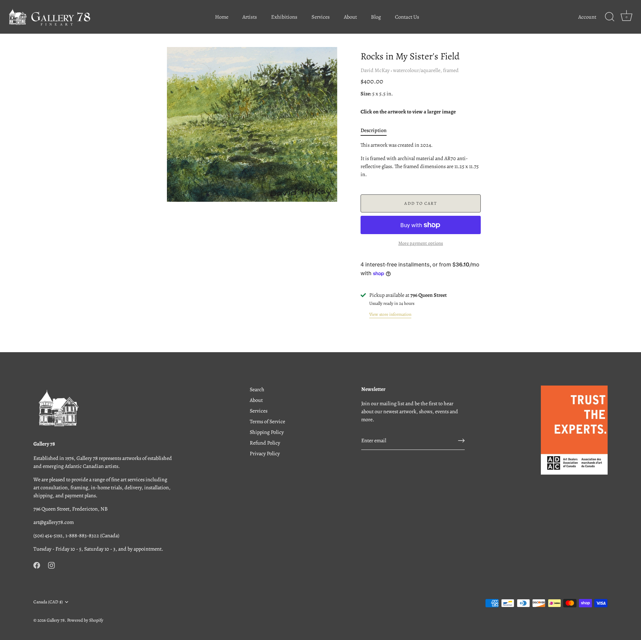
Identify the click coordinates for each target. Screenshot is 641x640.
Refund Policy (265, 443)
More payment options (420, 243)
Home (221, 17)
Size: (366, 94)
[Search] (609, 17)
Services (320, 17)
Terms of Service (267, 421)
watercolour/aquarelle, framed (426, 70)
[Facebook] (36, 565)
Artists (249, 17)
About (350, 17)
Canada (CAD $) (48, 602)
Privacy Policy (265, 453)
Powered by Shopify (85, 620)
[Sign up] (461, 440)
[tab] (377, 130)
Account (587, 17)
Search (257, 389)
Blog (376, 17)
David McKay (375, 70)
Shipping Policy (267, 432)
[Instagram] (51, 565)
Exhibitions (284, 17)
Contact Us (407, 17)
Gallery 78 (56, 620)
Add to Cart (420, 203)
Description (374, 130)
